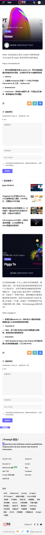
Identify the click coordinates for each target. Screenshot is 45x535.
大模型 (6, 515)
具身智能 (6, 503)
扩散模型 (20, 512)
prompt (24, 493)
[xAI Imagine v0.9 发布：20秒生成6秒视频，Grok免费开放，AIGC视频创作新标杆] (37, 222)
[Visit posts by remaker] (6, 45)
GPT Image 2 (8, 496)
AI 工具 (7, 31)
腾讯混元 (24, 506)
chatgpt (38, 512)
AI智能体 (33, 509)
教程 (5, 512)
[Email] (29, 103)
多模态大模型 (20, 496)
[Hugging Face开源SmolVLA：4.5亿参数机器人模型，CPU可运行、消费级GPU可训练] (37, 198)
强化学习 (15, 506)
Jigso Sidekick (8, 185)
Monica (8, 76)
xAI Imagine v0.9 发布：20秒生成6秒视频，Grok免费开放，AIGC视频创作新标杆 (15, 223)
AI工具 (11, 512)
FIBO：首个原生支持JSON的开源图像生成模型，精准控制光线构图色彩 (20, 331)
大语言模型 (23, 503)
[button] (4, 2)
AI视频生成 (29, 512)
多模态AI (15, 509)
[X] (37, 524)
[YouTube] (41, 524)
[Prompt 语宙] (22, 2)
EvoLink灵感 (31, 496)
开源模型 (31, 499)
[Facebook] (35, 524)
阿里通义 (6, 506)
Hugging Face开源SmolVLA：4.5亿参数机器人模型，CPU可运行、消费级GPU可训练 (14, 198)
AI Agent (33, 493)
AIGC (5, 493)
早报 (38, 499)
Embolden (9, 337)
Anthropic (33, 506)
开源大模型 (33, 503)
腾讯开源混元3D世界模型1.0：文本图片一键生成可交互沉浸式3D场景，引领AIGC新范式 (15, 211)
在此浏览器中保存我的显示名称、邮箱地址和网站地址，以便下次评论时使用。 (23, 164)
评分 (5, 119)
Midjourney (14, 493)
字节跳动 (14, 499)
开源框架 (24, 509)
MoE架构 (7, 509)
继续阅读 (5, 427)
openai (14, 503)
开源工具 (22, 499)
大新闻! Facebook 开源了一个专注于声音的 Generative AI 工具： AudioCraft (20, 81)
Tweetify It (9, 326)
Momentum (10, 87)
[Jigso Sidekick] (37, 187)
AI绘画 (6, 499)
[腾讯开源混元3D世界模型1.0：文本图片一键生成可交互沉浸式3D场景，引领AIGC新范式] (37, 210)
